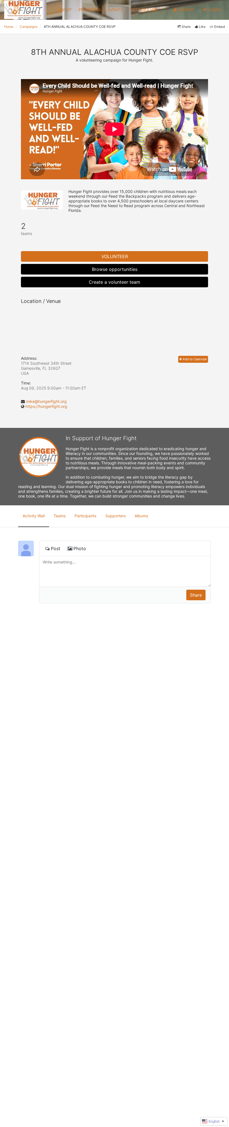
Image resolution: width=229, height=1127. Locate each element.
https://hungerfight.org (46, 406)
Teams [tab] (60, 515)
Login (215, 9)
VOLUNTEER (114, 256)
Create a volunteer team (114, 282)
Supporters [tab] (115, 515)
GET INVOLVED (144, 9)
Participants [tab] (85, 515)
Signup (186, 9)
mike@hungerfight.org (46, 401)
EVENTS (115, 9)
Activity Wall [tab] (34, 515)
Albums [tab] (141, 515)
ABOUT (65, 9)
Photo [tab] (79, 548)
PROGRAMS (90, 9)
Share (186, 26)
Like (202, 26)
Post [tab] (55, 548)
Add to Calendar (194, 359)
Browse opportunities (114, 269)
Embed (219, 26)
